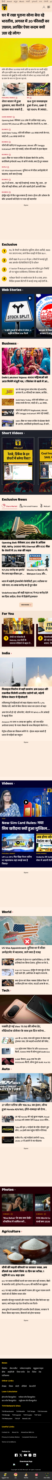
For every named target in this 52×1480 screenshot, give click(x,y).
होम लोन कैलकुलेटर (9, 1397)
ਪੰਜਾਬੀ (46, 1)
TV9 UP (17, 1418)
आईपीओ (11, 1372)
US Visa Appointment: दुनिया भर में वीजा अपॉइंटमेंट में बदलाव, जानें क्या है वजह (23, 950)
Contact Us (6, 1432)
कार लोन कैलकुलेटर (9, 1401)
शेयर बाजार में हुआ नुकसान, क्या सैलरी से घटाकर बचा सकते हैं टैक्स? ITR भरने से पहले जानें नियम (13, 106)
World (4, 167)
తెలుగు (21, 1)
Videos (7, 784)
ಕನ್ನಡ (15, 1)
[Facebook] (16, 1455)
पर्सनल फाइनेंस (25, 1368)
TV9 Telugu (31, 1411)
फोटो (17, 1386)
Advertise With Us (27, 1432)
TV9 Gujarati (16, 1415)
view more (25, 605)
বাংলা (40, 1)
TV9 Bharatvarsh (8, 1411)
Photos (8, 1190)
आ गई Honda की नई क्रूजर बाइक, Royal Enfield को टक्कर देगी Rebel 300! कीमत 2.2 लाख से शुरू (32, 1119)
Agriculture (11, 1232)
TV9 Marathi (20, 1411)
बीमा (3, 1372)
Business (5, 129)
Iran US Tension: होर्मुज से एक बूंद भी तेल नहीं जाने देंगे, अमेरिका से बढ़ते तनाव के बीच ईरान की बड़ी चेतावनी (32, 972)
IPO (28, 98)
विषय (11, 1386)
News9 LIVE (26, 1418)
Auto (6, 1069)
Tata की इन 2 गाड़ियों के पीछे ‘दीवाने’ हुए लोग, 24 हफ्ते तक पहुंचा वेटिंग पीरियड (32, 1129)
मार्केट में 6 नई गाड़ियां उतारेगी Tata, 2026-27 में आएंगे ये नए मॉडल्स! (30, 1140)
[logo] (4, 7)
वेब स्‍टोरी (32, 1386)
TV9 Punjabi (27, 1415)
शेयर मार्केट (13, 1368)
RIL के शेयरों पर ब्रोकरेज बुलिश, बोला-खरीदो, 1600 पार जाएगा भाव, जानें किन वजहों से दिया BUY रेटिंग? (29, 252)
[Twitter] (20, 1455)
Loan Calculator (9, 1392)
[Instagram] (30, 1455)
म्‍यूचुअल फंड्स (38, 1368)
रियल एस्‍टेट (21, 1372)
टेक (40, 1372)
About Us (15, 1432)
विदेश (34, 1372)
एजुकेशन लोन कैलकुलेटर (28, 1401)
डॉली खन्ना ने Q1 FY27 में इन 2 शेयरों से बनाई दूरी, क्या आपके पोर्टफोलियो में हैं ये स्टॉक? (28, 261)
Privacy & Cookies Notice (11, 1437)
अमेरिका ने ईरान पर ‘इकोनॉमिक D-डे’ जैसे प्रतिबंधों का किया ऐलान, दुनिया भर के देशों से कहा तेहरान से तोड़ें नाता (32, 962)
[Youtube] (25, 1455)
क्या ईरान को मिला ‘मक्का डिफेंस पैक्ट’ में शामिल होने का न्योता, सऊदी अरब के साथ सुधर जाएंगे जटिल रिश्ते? (32, 982)
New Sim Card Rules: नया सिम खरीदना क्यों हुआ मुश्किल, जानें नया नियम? (25, 826)
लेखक (4, 1386)
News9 (9, 1)
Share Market (7, 117)
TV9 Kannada (42, 1411)
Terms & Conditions (9, 1442)
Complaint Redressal (29, 1437)
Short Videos (12, 434)
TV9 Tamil (37, 1415)
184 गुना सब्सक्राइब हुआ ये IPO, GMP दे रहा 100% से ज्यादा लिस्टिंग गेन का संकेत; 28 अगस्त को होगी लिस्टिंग (38, 106)
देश (28, 1372)
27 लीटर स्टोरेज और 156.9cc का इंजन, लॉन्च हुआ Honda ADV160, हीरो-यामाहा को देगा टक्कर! (24, 1107)
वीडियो (24, 1386)
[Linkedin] (34, 1455)
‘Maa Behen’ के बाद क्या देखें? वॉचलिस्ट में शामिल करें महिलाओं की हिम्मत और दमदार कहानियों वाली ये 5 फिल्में (17, 1220)
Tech (3, 819)
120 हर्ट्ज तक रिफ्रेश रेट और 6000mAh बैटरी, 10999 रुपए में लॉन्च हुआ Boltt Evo (32, 1051)
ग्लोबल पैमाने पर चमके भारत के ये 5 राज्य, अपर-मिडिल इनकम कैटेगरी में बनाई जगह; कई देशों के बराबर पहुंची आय (28, 279)
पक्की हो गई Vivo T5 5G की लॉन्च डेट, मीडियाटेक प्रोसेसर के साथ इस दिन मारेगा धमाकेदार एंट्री (23, 1029)
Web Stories (11, 290)
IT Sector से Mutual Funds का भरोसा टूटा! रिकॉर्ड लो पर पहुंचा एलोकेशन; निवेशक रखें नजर (29, 270)
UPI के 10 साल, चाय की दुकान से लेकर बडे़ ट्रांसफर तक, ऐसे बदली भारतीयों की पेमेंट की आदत (32, 1040)
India (6, 654)
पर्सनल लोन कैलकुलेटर (27, 1397)
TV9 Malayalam (7, 1418)
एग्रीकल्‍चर (5, 1375)
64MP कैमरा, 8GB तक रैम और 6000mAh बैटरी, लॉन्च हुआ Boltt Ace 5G (32, 1061)
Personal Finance (8, 98)
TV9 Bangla (6, 1415)
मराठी (28, 1)
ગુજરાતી (34, 1)
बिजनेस (4, 1368)
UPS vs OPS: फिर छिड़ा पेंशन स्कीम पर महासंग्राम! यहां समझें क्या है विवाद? (17, 861)
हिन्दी (3, 1)
